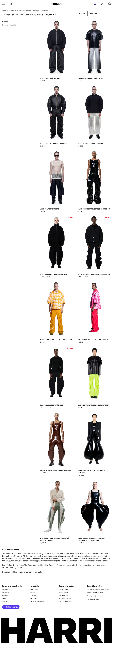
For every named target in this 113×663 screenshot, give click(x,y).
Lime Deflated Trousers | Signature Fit (94, 378)
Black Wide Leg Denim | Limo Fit (56, 378)
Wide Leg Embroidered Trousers (94, 116)
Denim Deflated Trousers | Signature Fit (94, 247)
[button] (10, 4)
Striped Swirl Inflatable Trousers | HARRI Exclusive (56, 512)
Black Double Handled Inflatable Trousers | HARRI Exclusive (94, 512)
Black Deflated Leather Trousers (56, 116)
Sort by (82, 13)
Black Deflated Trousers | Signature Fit (94, 181)
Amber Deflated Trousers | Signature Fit (56, 312)
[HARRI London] (56, 3)
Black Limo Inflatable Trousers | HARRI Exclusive (94, 444)
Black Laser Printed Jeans (56, 51)
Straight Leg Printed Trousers (94, 51)
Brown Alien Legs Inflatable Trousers (56, 444)
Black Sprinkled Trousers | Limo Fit (56, 247)
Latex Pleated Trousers (56, 181)
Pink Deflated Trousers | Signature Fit (94, 312)
